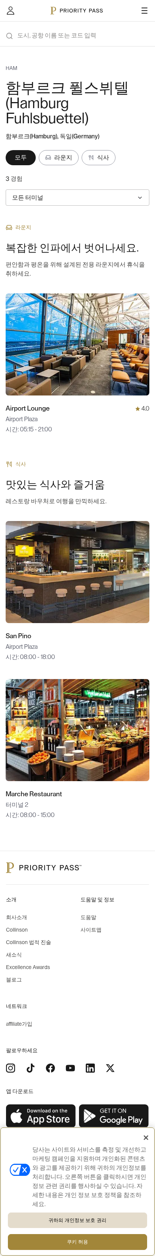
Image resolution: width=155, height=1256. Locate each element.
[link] (41, 1116)
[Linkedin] (90, 1068)
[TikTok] (30, 1068)
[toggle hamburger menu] (144, 10)
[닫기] (146, 1137)
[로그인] (10, 10)
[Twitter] (110, 1068)
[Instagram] (10, 1068)
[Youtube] (70, 1068)
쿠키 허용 (77, 1241)
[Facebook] (50, 1068)
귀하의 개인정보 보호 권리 (77, 1220)
